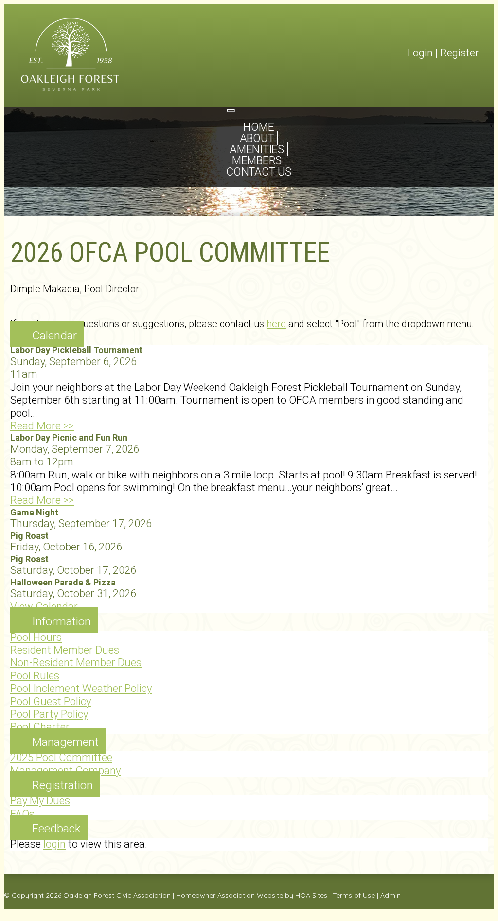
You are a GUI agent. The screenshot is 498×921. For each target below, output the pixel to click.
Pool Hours (36, 637)
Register (459, 53)
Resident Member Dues (64, 650)
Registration (62, 785)
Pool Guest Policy (50, 701)
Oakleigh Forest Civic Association (117, 895)
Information (61, 621)
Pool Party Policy (49, 714)
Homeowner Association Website (229, 895)
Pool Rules (34, 676)
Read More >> (42, 426)
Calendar (54, 335)
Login (420, 53)
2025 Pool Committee (61, 757)
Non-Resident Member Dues (76, 662)
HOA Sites (311, 895)
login (54, 844)
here (276, 324)
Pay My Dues (40, 801)
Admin (390, 895)
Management (65, 742)
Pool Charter (40, 727)
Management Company (65, 770)
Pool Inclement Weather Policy (81, 688)
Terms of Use (354, 895)
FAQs (22, 814)
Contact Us (258, 171)
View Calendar (44, 607)
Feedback (56, 828)
